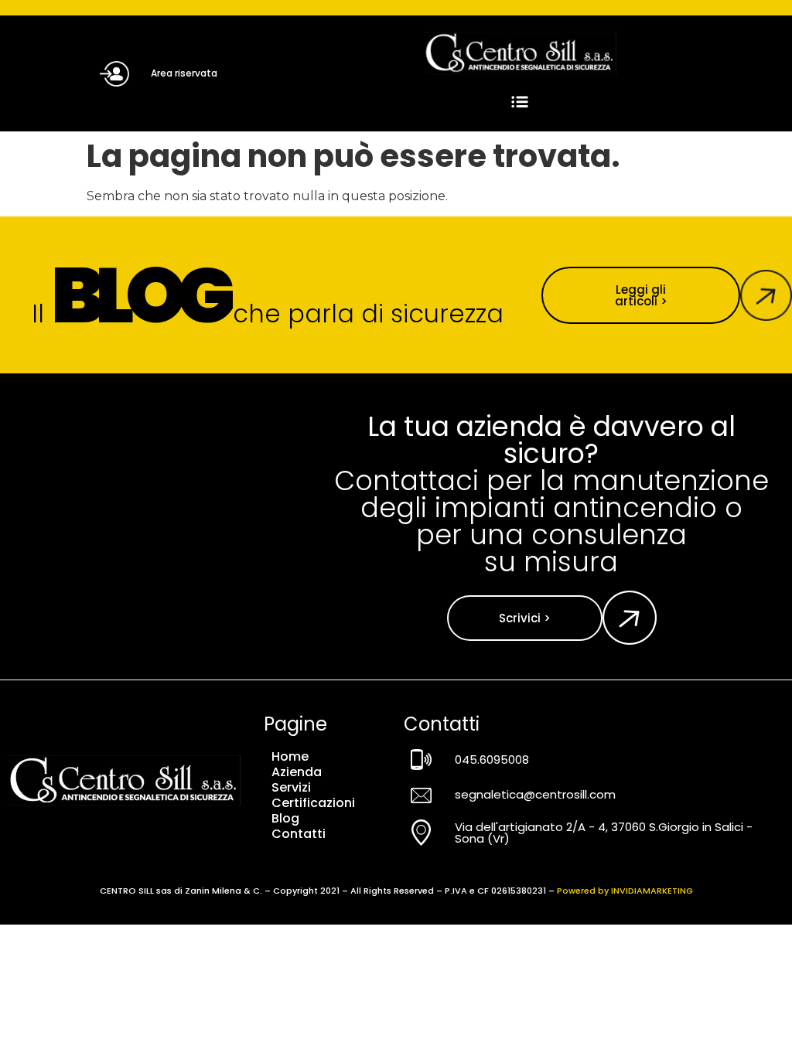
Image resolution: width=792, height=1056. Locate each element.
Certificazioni (313, 803)
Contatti (298, 834)
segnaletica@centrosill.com (535, 794)
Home (290, 757)
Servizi (291, 787)
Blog (285, 818)
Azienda (296, 772)
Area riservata (184, 73)
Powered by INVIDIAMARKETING (625, 890)
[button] (520, 102)
